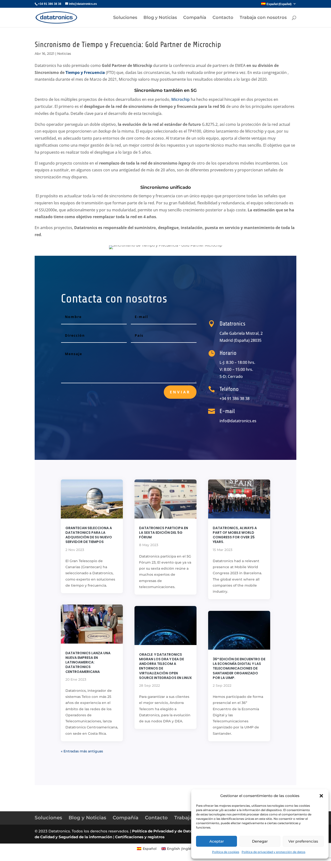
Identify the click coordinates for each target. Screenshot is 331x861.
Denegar (260, 841)
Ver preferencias (303, 841)
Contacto (223, 18)
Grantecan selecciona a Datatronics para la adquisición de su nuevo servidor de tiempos (88, 535)
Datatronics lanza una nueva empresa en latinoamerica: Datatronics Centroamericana (87, 662)
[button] (321, 795)
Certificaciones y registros (140, 837)
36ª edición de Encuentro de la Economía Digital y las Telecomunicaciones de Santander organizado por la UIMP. (239, 668)
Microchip (180, 99)
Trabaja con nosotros (263, 18)
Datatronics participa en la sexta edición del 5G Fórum (163, 533)
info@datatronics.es (238, 420)
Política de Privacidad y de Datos (163, 831)
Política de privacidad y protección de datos (273, 852)
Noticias (64, 53)
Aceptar (216, 841)
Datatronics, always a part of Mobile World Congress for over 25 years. (235, 535)
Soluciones (125, 18)
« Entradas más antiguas (82, 751)
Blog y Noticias (160, 18)
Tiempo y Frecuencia (84, 72)
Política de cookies (225, 852)
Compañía (194, 18)
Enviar (180, 392)
